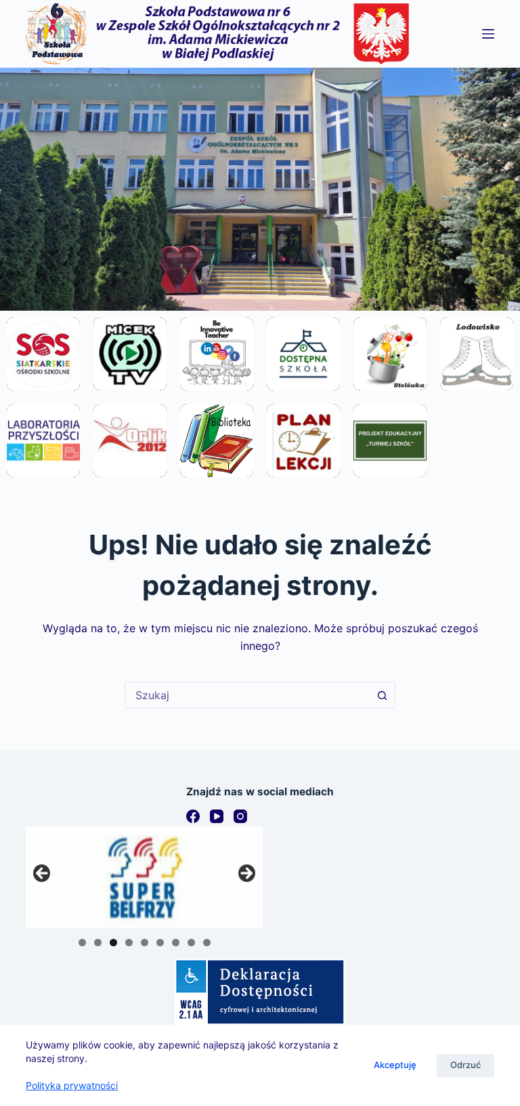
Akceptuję (395, 1064)
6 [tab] (160, 942)
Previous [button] (42, 874)
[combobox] (247, 695)
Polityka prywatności (72, 1085)
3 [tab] (113, 942)
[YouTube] (216, 816)
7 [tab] (175, 942)
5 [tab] (144, 942)
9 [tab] (207, 942)
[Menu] (488, 34)
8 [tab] (191, 942)
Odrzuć (465, 1064)
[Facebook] (193, 816)
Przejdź (44, 390)
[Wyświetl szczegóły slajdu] (144, 877)
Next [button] (246, 874)
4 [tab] (129, 942)
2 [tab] (98, 942)
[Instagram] (240, 816)
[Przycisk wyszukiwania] (382, 695)
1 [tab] (82, 942)
